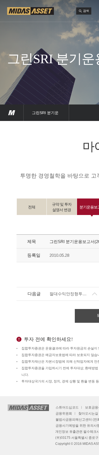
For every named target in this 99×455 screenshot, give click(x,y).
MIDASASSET (11, 112)
